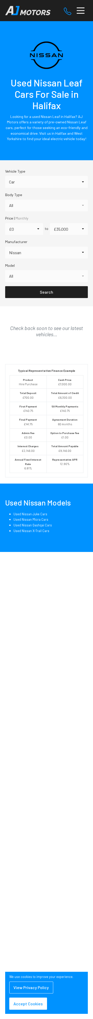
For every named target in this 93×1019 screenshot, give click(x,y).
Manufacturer (16, 241)
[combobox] (46, 182)
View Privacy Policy (31, 987)
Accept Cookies (28, 1003)
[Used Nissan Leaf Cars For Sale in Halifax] (46, 57)
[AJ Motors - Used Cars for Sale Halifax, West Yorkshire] (28, 10)
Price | (16, 218)
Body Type (13, 194)
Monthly (22, 218)
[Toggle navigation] (80, 10)
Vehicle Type (15, 171)
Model (10, 265)
